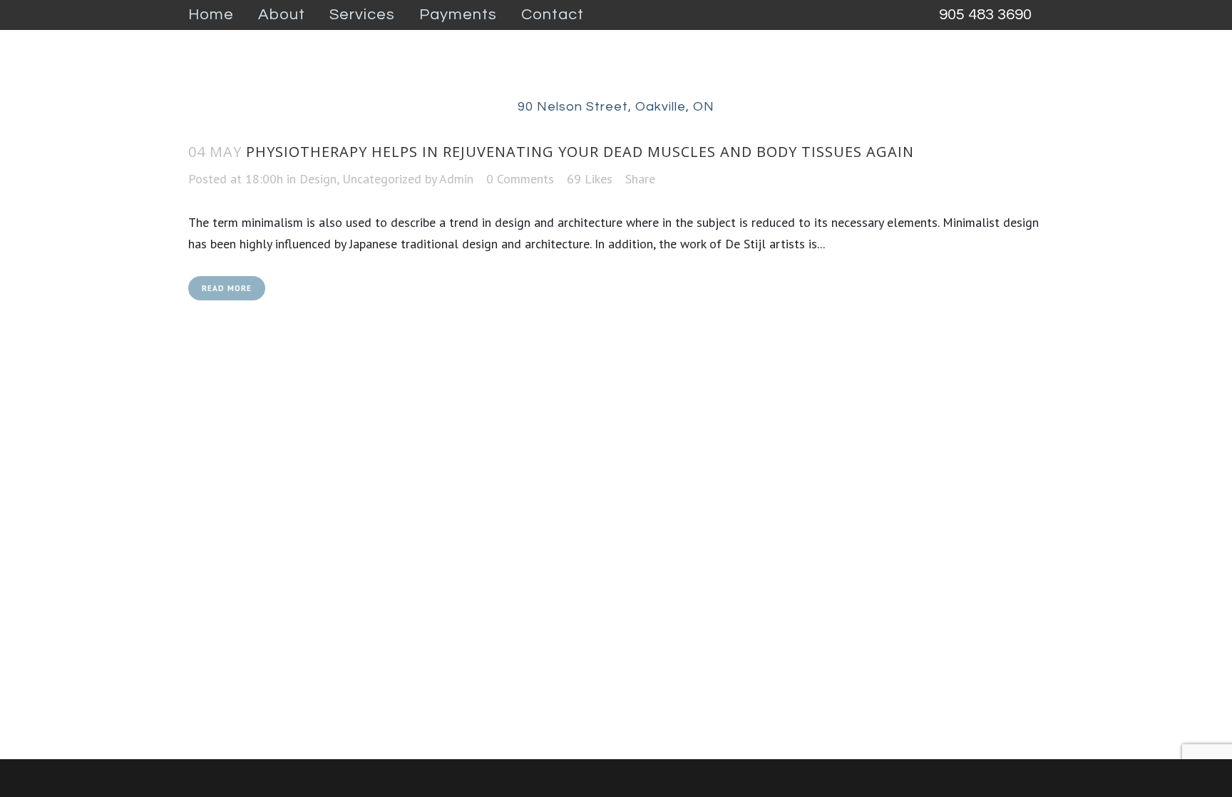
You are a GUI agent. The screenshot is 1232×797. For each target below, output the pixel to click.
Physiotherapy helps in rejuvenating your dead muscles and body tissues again (580, 151)
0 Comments (520, 179)
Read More (227, 288)
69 (589, 179)
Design (318, 179)
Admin (456, 179)
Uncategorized (381, 179)
